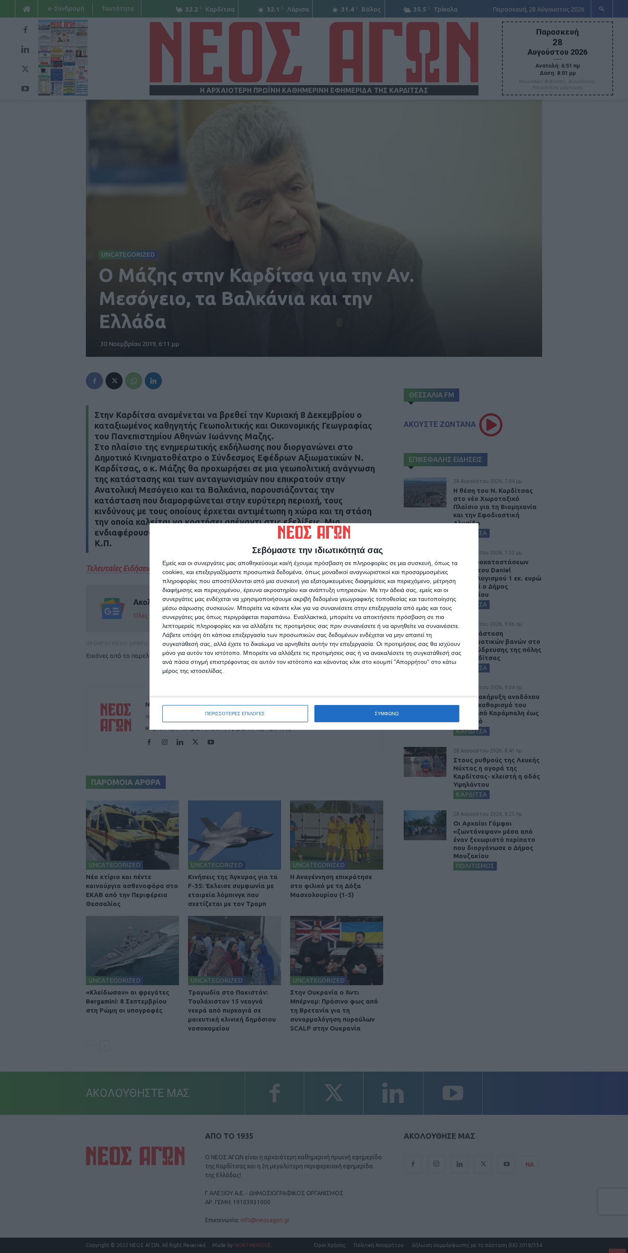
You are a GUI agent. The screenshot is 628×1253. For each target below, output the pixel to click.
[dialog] (314, 626)
